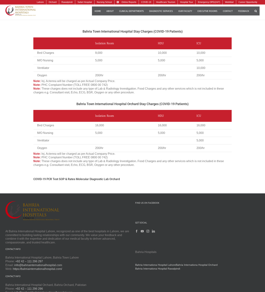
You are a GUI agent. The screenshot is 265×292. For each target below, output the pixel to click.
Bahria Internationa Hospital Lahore (155, 264)
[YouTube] (142, 231)
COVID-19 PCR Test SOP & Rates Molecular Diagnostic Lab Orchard (76, 179)
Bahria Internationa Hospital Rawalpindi (157, 268)
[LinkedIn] (153, 231)
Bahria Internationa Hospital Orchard (197, 264)
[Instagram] (147, 231)
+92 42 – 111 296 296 (29, 288)
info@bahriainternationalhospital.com (38, 265)
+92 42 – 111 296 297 (29, 261)
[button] (256, 10)
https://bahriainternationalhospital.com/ (37, 268)
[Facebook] (136, 231)
